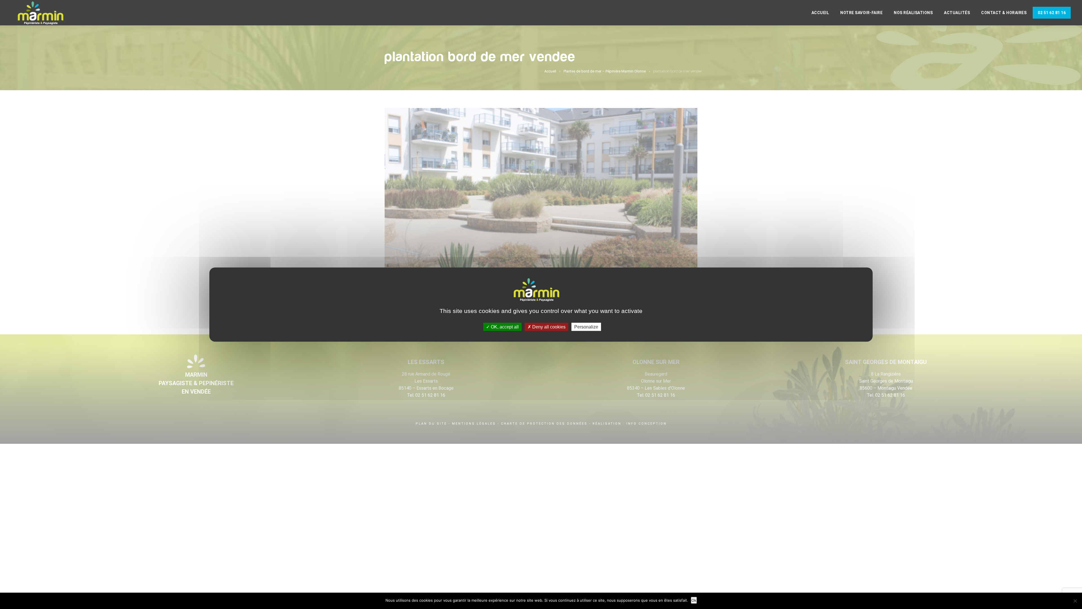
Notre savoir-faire (861, 12)
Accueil (820, 12)
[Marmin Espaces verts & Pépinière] (45, 13)
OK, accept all (504, 326)
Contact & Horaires (1003, 12)
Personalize (586, 326)
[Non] (1075, 601)
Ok (693, 600)
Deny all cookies (548, 326)
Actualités (957, 12)
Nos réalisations (913, 12)
